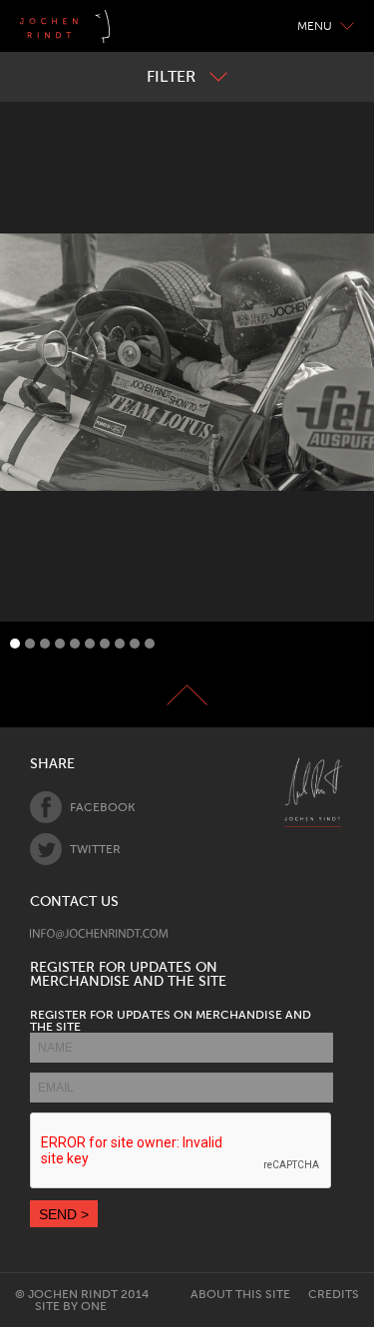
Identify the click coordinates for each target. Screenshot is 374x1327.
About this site (240, 1294)
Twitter (95, 849)
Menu (314, 26)
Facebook (102, 807)
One (94, 1306)
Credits (333, 1294)
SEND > (64, 1214)
